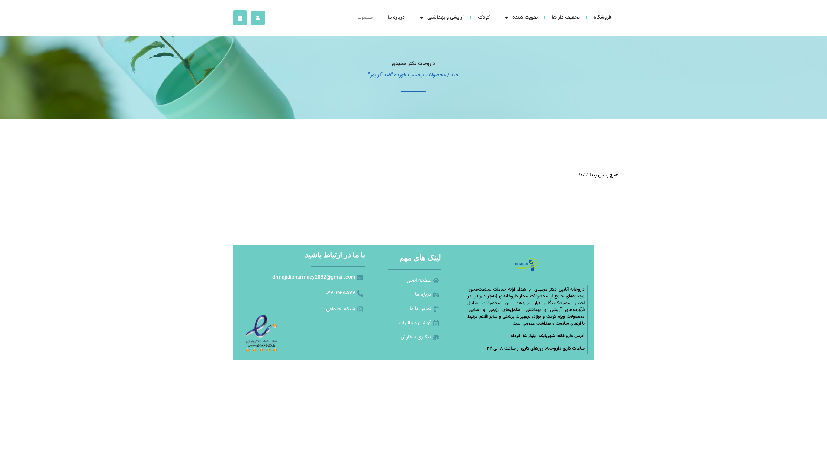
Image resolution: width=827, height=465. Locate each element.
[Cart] (240, 17)
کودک (484, 18)
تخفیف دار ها (566, 18)
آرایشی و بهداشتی (445, 18)
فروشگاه (602, 18)
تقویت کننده (525, 18)
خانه (455, 75)
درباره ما (396, 18)
